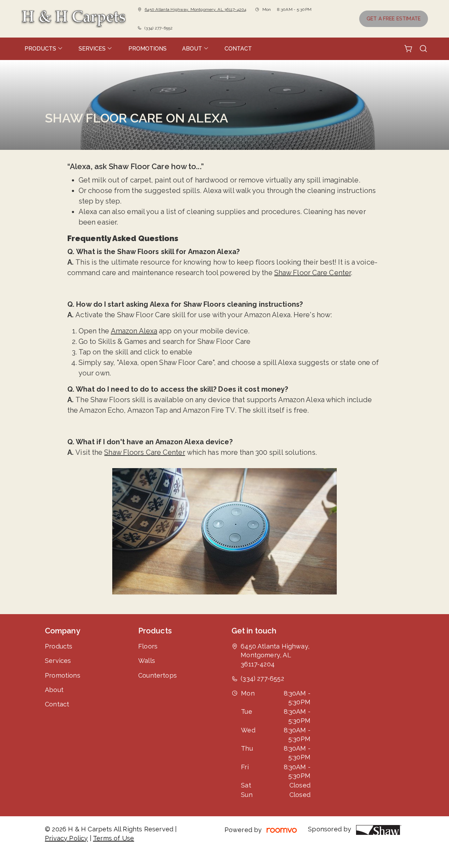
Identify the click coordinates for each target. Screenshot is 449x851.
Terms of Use (113, 838)
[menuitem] (44, 49)
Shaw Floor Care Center (312, 272)
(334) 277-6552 (159, 28)
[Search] (423, 48)
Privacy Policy (66, 838)
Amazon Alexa (134, 331)
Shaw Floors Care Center (144, 452)
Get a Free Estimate (394, 18)
